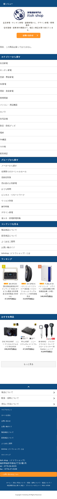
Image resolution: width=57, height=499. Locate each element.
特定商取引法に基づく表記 (15, 485)
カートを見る (6, 415)
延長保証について (9, 236)
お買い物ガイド (8, 247)
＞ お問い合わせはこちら (10, 474)
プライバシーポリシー (33, 485)
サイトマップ (6, 455)
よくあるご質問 (8, 241)
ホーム (8, 482)
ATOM (48, 485)
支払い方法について (19, 482)
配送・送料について (33, 482)
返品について (46, 482)
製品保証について (9, 230)
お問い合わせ (28, 35)
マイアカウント (6, 410)
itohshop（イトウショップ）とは (15, 253)
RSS (43, 485)
